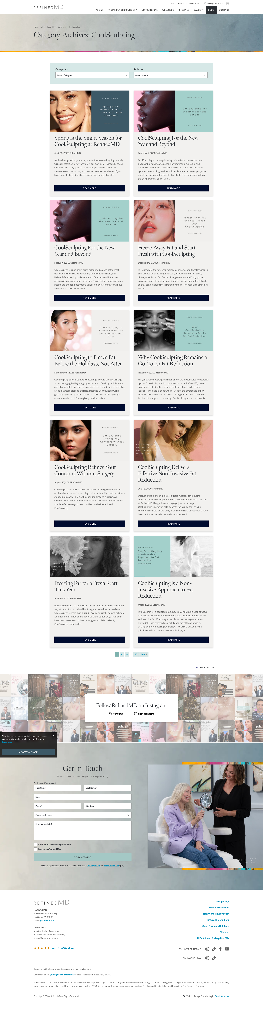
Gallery (199, 9)
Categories (61, 69)
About (100, 9)
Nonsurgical (149, 9)
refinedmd (118, 713)
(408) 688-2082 (47, 920)
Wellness (168, 9)
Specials (183, 9)
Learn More (7, 742)
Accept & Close (28, 752)
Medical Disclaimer (219, 907)
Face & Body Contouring (56, 27)
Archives (138, 69)
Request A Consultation (188, 3)
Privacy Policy (93, 865)
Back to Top (207, 667)
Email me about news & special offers (54, 844)
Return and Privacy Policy (216, 913)
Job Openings (222, 901)
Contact (224, 9)
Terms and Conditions (218, 919)
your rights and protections (62, 974)
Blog (211, 9)
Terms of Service (111, 865)
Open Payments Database (215, 926)
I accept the (43, 849)
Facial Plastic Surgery (122, 9)
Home (36, 27)
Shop (171, 3)
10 (136, 654)
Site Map (224, 932)
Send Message (82, 857)
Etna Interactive (222, 996)
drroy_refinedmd (146, 713)
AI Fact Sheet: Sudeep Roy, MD (213, 938)
